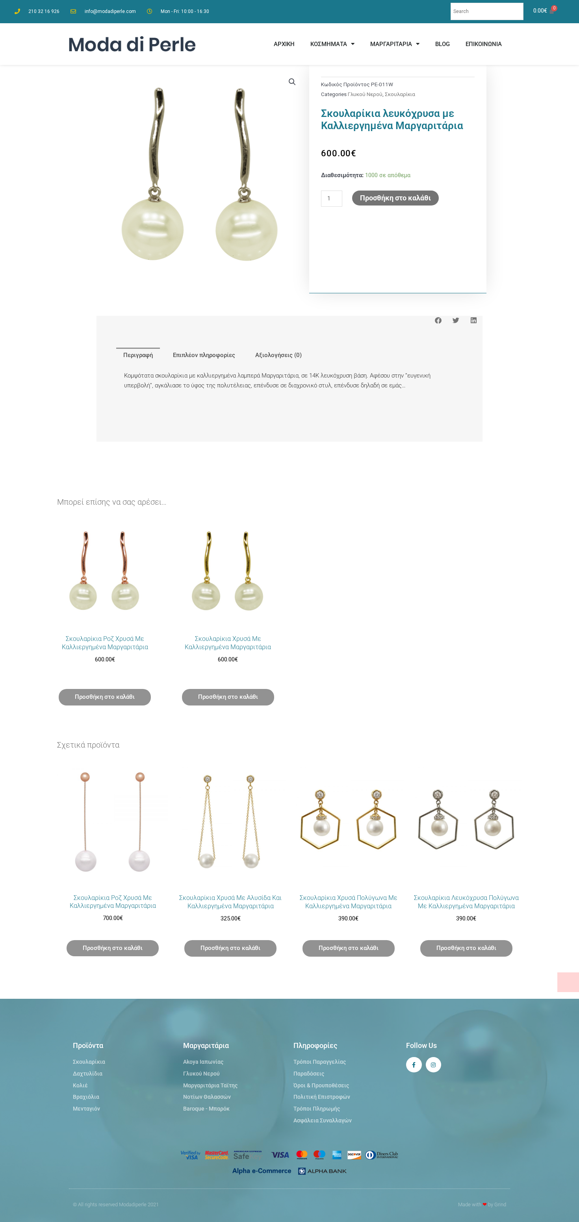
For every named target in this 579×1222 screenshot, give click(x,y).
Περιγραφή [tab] (138, 355)
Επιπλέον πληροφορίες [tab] (204, 355)
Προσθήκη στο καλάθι (395, 198)
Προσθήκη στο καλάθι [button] (105, 696)
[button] (292, 82)
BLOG (442, 44)
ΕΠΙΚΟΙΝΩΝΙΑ (484, 44)
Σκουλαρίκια (400, 94)
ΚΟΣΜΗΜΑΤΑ (328, 44)
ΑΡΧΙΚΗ (284, 44)
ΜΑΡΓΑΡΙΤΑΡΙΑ (391, 44)
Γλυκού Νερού (365, 94)
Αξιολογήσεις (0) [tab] (278, 355)
